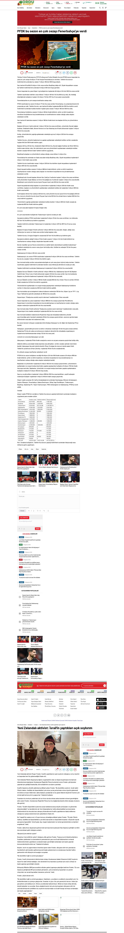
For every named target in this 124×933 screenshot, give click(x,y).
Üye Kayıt (83, 701)
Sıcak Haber (73, 708)
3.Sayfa (36, 724)
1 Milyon (20, 449)
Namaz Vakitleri (29, 691)
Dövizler (61, 701)
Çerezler (62, 720)
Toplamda (43, 449)
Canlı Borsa (48, 699)
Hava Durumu (51, 691)
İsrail (40, 893)
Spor (53, 8)
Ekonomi (46, 8)
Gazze (30, 893)
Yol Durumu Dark (21, 701)
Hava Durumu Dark (22, 699)
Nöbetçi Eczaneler (36, 704)
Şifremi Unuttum (85, 704)
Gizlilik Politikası (56, 720)
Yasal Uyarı (80, 720)
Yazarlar (84, 8)
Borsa (19, 691)
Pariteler (81, 691)
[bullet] (40, 511)
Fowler (24, 893)
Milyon (37, 449)
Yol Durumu (90, 691)
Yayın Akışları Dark (36, 701)
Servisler (29, 8)
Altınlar (61, 699)
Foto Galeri (67, 8)
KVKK (66, 720)
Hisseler (72, 691)
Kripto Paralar (102, 691)
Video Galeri (73, 701)
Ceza (32, 449)
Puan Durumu (62, 691)
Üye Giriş (83, 699)
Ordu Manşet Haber (21, 28)
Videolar (76, 8)
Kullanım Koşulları (72, 720)
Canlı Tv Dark (34, 699)
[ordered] (38, 511)
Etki (19, 893)
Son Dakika (20, 8)
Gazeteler (92, 8)
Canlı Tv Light (21, 704)
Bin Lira (26, 449)
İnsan (35, 893)
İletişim (49, 720)
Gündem (37, 8)
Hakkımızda (44, 720)
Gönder (22, 510)
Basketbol (34, 28)
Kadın (59, 8)
